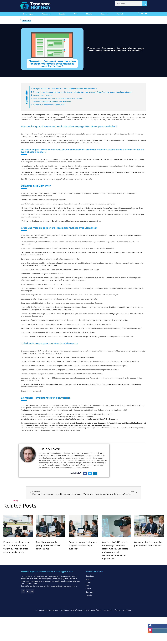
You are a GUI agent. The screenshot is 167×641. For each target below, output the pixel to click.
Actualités (46, 14)
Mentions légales (94, 610)
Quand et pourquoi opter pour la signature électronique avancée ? (83, 545)
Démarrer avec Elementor (43, 95)
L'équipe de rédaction (122, 610)
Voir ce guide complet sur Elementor (35, 416)
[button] (85, 473)
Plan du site (107, 610)
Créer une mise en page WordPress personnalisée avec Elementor (58, 98)
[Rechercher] (144, 3)
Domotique (28, 14)
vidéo (117, 119)
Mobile (89, 14)
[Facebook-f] (138, 13)
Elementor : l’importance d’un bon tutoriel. (49, 105)
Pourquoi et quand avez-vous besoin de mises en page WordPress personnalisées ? (65, 89)
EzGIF (67, 210)
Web (76, 14)
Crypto (62, 14)
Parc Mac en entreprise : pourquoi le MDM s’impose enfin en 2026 (48, 545)
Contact (82, 610)
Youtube (120, 14)
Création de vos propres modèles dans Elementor (52, 101)
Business (104, 14)
